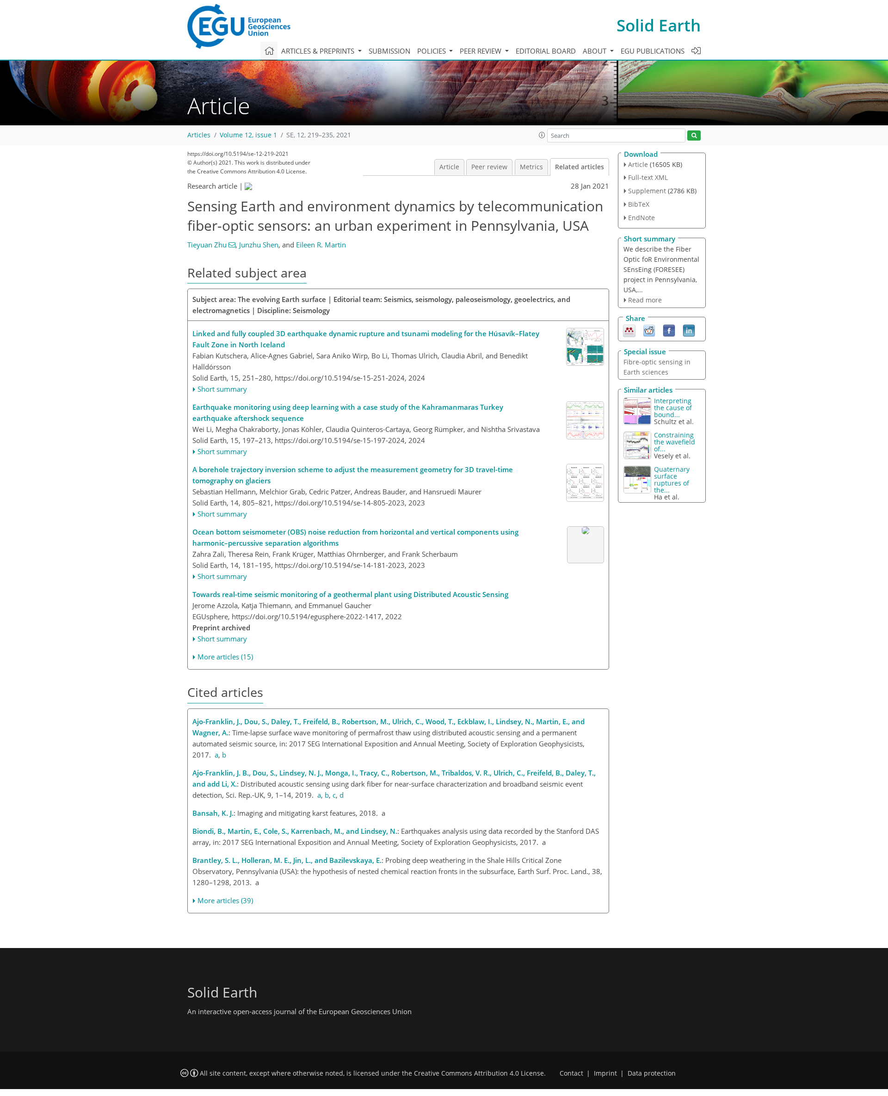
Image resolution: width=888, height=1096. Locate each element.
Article (449, 167)
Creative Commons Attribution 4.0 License (479, 1073)
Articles (198, 135)
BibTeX (638, 204)
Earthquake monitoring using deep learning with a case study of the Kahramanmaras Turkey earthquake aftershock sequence (347, 412)
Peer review (489, 167)
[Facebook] (669, 330)
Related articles (579, 167)
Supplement (647, 190)
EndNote (641, 217)
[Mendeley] (629, 330)
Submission (389, 50)
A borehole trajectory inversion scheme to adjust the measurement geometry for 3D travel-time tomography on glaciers (352, 475)
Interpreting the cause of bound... (673, 407)
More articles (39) (225, 900)
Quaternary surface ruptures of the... (672, 479)
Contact (571, 1073)
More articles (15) (225, 656)
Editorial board (546, 50)
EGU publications (652, 50)
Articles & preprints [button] (318, 50)
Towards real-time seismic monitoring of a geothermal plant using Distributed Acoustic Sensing (350, 594)
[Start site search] (694, 135)
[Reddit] (649, 330)
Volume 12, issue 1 (248, 135)
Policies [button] (432, 50)
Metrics (531, 167)
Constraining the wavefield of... (674, 442)
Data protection (652, 1073)
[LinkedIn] (689, 330)
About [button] (595, 50)
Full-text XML (648, 177)
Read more (645, 300)
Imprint (605, 1073)
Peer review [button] (481, 50)
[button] (542, 135)
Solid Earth (659, 25)
